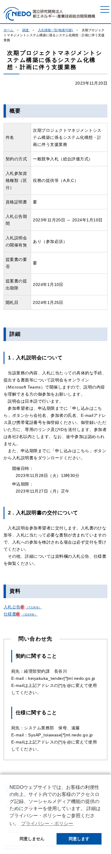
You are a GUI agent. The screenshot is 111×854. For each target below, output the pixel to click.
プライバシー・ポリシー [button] (47, 823)
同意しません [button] (32, 838)
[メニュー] (104, 9)
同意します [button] (79, 838)
